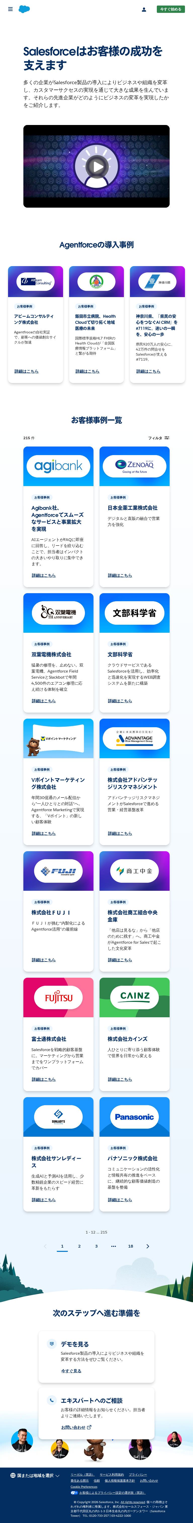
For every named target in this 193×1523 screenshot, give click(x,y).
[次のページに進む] (147, 1246)
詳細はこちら (27, 371)
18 (130, 1246)
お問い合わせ (73, 1427)
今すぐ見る (71, 1371)
